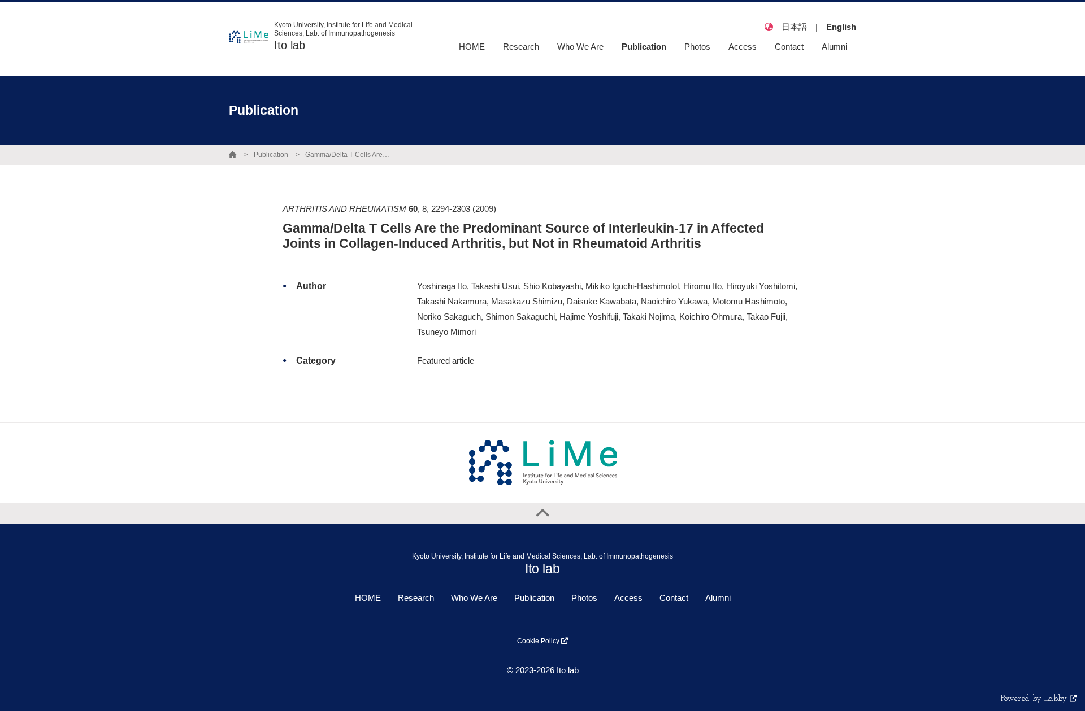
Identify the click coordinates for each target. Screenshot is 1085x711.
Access (628, 598)
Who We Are (474, 598)
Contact (673, 598)
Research (416, 598)
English (841, 27)
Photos (584, 598)
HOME (368, 598)
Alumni (718, 598)
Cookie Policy (539, 641)
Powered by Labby (1035, 699)
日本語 (794, 27)
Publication (271, 155)
